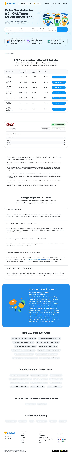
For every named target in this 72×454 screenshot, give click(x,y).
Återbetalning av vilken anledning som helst (39, 259)
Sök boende (10, 33)
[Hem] (6, 53)
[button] (16, 29)
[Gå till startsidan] (9, 3)
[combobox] (10, 30)
